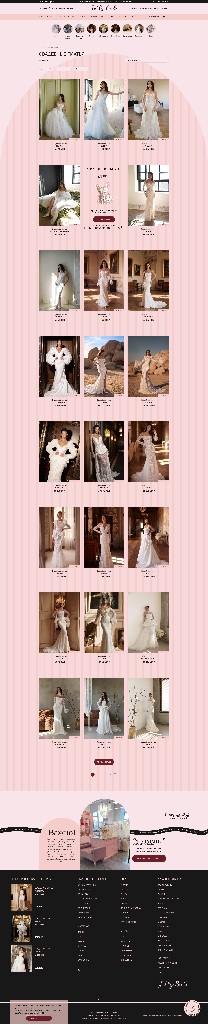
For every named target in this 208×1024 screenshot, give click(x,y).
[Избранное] (164, 17)
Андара (148, 146)
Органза (82, 946)
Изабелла (60, 488)
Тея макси (59, 402)
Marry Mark (164, 927)
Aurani (161, 894)
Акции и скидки (167, 963)
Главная (41, 47)
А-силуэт (125, 885)
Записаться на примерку (149, 858)
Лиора (148, 488)
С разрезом (83, 889)
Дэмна (104, 146)
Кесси (104, 317)
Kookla (161, 903)
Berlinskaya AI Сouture (169, 899)
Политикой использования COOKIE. (32, 1013)
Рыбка (124, 894)
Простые (125, 946)
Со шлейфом (84, 894)
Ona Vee (162, 889)
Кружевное (83, 960)
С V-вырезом (84, 908)
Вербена (148, 317)
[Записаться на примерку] (192, 1008)
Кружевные (126, 951)
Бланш (59, 317)
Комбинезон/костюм (131, 908)
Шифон (81, 955)
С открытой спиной (87, 885)
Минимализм (127, 941)
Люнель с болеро (148, 659)
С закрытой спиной (87, 899)
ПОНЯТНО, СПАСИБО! (38, 1018)
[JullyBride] (104, 8)
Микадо (81, 941)
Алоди (59, 659)
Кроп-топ (125, 917)
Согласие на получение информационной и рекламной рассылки (162, 1015)
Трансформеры (128, 922)
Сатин (81, 932)
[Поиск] (167, 17)
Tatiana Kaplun (165, 950)
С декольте (83, 903)
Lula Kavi (162, 917)
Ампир (124, 899)
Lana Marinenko (166, 913)
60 (110, 774)
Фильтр (45, 60)
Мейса (59, 146)
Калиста (59, 744)
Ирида (104, 573)
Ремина (148, 402)
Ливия (104, 659)
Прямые (125, 903)
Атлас (80, 937)
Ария (148, 744)
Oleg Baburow (165, 945)
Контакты (164, 958)
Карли (60, 573)
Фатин (81, 951)
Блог (161, 972)
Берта (148, 231)
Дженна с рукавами (60, 231)
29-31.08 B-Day (154, 17)
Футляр (124, 913)
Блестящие (126, 955)
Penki (160, 931)
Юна (148, 573)
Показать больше (104, 762)
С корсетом (83, 913)
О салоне (163, 967)
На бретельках (85, 917)
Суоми (104, 402)
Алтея (104, 744)
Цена (77, 69)
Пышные (125, 889)
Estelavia (162, 908)
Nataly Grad (164, 941)
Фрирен (104, 488)
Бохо (123, 937)
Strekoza (162, 936)
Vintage (162, 922)
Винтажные (126, 960)
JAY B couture (165, 885)
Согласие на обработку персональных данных (168, 1013)
